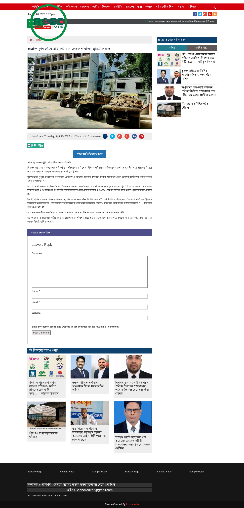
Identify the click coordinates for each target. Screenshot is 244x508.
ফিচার (193, 7)
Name (36, 291)
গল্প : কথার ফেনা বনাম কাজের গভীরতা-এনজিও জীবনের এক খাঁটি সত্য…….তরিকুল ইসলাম (183, 21)
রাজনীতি (118, 7)
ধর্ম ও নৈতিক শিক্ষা (165, 7)
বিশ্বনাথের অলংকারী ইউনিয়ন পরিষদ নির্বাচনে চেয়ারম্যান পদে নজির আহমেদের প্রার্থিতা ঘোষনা (132, 388)
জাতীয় (95, 7)
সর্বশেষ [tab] (172, 47)
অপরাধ (148, 7)
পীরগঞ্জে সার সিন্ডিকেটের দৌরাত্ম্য (43, 435)
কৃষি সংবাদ (71, 7)
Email (36, 302)
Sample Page (34, 471)
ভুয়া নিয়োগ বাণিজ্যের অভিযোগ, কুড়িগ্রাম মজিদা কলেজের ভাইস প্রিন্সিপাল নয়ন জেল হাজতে (89, 434)
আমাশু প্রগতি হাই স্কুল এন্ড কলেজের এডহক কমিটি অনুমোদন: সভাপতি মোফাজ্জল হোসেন (132, 442)
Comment (38, 253)
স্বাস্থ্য (139, 7)
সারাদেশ (129, 7)
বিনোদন (106, 7)
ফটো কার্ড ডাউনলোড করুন (89, 154)
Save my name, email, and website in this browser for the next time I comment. (75, 326)
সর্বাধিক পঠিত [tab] (201, 47)
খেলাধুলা (84, 7)
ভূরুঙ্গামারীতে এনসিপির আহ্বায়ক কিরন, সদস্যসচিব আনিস (88, 386)
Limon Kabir (132, 504)
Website (36, 313)
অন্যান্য (181, 7)
